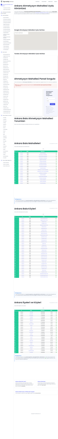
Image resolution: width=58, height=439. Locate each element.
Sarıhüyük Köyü (5, 94)
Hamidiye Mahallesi (6, 27)
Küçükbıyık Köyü (6, 91)
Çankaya (4, 119)
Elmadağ (4, 141)
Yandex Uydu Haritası (6, 9)
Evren (4, 142)
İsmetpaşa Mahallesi (6, 29)
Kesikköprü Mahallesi (6, 39)
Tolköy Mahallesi (6, 46)
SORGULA (52, 104)
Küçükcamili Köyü (6, 92)
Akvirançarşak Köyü (6, 54)
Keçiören (4, 124)
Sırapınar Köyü (5, 96)
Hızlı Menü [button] (37, 1)
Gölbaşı (4, 122)
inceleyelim (23, 386)
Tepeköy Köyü (5, 104)
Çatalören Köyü (6, 72)
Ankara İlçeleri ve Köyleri (7, 115)
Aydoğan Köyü (5, 59)
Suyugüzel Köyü (5, 99)
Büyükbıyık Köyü (6, 67)
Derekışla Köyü (5, 76)
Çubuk (4, 139)
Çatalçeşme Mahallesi (7, 22)
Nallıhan (4, 152)
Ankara (21, 153)
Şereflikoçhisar (5, 156)
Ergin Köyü (5, 79)
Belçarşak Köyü (5, 64)
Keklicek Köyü (5, 86)
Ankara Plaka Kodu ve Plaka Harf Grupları (24, 391)
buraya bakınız (38, 393)
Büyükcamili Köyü (6, 69)
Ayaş (4, 132)
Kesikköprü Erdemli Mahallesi (6, 35)
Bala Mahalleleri (5, 15)
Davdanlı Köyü (5, 74)
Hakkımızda (50, 1)
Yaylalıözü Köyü (5, 107)
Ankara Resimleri (6, 162)
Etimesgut (5, 121)
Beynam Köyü (5, 66)
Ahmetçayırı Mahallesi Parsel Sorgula (6, 13)
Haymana (4, 146)
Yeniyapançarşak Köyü (7, 109)
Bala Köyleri (5, 52)
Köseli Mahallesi (6, 41)
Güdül (4, 144)
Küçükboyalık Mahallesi (7, 42)
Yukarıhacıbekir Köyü (6, 112)
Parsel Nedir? (44, 1)
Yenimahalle (5, 129)
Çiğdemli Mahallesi (6, 24)
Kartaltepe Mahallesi (43, 166)
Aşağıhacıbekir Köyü (6, 56)
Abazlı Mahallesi (6, 17)
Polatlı (4, 154)
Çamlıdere (5, 137)
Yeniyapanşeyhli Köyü (6, 111)
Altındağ (4, 117)
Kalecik (4, 147)
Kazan (4, 149)
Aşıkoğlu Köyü (5, 57)
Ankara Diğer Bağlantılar (7, 160)
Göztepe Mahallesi (43, 161)
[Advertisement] (35, 21)
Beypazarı (5, 136)
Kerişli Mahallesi (5, 32)
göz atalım (44, 385)
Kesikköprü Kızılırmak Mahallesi (6, 37)
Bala (4, 134)
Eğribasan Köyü (5, 77)
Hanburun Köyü (5, 82)
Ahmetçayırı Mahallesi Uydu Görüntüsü (7, 5)
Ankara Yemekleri (6, 164)
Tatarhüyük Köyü (6, 102)
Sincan (4, 127)
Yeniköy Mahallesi (6, 47)
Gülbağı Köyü (5, 81)
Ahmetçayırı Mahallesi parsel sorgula (41, 12)
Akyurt (4, 131)
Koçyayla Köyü (5, 87)
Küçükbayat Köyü (6, 89)
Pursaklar (4, 157)
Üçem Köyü (5, 106)
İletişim (55, 1)
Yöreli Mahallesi (5, 49)
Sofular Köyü (5, 97)
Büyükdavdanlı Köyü (6, 71)
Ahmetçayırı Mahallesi (7, 19)
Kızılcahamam (5, 151)
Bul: (43, 148)
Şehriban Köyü (5, 101)
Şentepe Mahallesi (6, 44)
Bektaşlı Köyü (5, 62)
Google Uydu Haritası (6, 7)
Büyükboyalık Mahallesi (43, 156)
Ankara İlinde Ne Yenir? (20, 381)
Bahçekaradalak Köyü (7, 61)
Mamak (4, 126)
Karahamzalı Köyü (6, 84)
